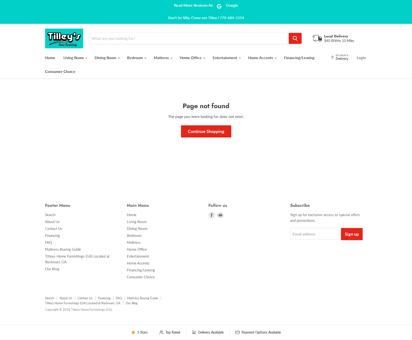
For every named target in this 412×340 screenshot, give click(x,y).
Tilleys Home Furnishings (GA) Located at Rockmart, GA (82, 303)
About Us (52, 221)
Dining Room (106, 57)
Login (361, 58)
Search (50, 215)
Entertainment (225, 57)
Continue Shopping (206, 131)
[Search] (295, 38)
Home (50, 57)
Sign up (352, 234)
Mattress (162, 57)
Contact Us (53, 228)
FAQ (48, 242)
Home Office (191, 57)
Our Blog (52, 269)
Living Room (74, 57)
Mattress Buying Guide (63, 249)
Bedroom (135, 57)
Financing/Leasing (299, 57)
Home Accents (261, 57)
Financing (52, 235)
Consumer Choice (60, 71)
